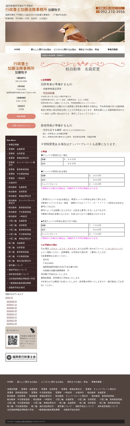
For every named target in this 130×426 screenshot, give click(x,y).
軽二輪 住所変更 (17, 247)
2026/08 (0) (12, 302)
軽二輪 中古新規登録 (19, 256)
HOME (17, 49)
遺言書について (16, 265)
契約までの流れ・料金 (89, 49)
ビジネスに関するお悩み (65, 49)
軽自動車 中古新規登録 (20, 212)
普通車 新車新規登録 (19, 169)
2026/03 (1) (12, 317)
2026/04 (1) (12, 314)
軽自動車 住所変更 (18, 192)
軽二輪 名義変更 (17, 243)
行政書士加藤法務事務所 (23, 421)
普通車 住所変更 (17, 153)
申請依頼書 (49, 93)
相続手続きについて (18, 270)
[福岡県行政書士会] (21, 359)
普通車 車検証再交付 (19, 158)
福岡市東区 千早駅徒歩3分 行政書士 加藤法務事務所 (32, 8)
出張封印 (13, 183)
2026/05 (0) (12, 311)
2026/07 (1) (12, 305)
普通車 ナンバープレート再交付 (22, 163)
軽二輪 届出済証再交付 (20, 261)
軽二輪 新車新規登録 (19, 252)
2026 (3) (9, 298)
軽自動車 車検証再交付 (20, 196)
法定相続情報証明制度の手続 (22, 279)
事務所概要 (113, 49)
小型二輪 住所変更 (18, 225)
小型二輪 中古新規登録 (20, 234)
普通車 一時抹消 (17, 178)
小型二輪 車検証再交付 (20, 239)
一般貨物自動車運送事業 (20, 283)
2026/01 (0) (12, 324)
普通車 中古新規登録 (19, 174)
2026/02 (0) (12, 321)
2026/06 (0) (12, 308)
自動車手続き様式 (17, 287)
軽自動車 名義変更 (18, 187)
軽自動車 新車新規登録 (20, 207)
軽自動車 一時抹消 (18, 216)
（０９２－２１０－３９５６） (63, 249)
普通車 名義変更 (17, 149)
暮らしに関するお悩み (41, 49)
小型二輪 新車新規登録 (20, 230)
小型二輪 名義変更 (18, 221)
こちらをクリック (114, 249)
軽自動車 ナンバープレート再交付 (22, 201)
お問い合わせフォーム (21, 125)
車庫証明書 (14, 145)
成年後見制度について (19, 274)
